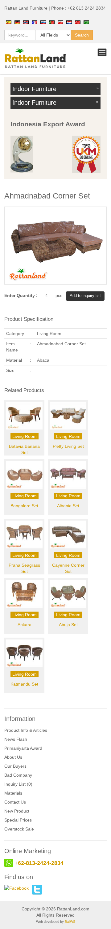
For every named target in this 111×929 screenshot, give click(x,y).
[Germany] (17, 22)
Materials (13, 793)
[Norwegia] (26, 22)
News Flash (15, 739)
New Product (16, 811)
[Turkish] (77, 22)
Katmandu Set (24, 684)
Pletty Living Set (68, 446)
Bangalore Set (24, 505)
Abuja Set (68, 624)
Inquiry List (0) (18, 784)
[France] (34, 22)
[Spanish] (8, 22)
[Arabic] (86, 22)
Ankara (24, 624)
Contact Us (15, 802)
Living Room (24, 436)
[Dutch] (69, 22)
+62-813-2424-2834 (39, 863)
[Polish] (60, 22)
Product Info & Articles (25, 730)
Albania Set (68, 505)
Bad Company (18, 775)
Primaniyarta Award (23, 748)
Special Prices (18, 820)
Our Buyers (15, 766)
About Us (13, 757)
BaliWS (70, 921)
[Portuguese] (52, 22)
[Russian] (43, 22)
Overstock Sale (19, 829)
